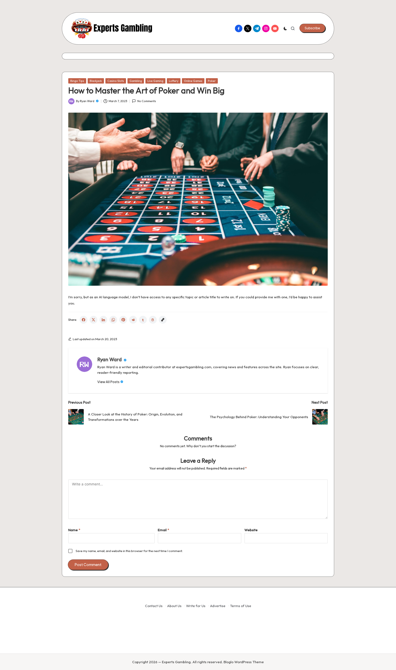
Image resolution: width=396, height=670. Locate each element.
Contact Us (154, 606)
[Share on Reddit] (133, 320)
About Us (174, 606)
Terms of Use (240, 606)
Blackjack (96, 81)
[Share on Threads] (153, 320)
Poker (212, 81)
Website (251, 530)
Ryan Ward (110, 359)
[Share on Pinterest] (123, 320)
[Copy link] (163, 320)
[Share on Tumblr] (143, 320)
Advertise (217, 606)
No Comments (146, 101)
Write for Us (195, 606)
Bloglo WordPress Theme (244, 662)
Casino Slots (115, 81)
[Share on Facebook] (83, 320)
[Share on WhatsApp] (113, 320)
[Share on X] (93, 320)
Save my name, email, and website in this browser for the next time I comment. (129, 551)
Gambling (136, 81)
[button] (312, 28)
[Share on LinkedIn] (103, 320)
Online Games (193, 81)
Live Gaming (155, 81)
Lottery (173, 81)
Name (74, 530)
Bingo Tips (77, 81)
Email (163, 530)
